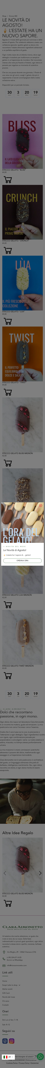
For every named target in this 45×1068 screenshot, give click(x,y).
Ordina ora (22, 560)
